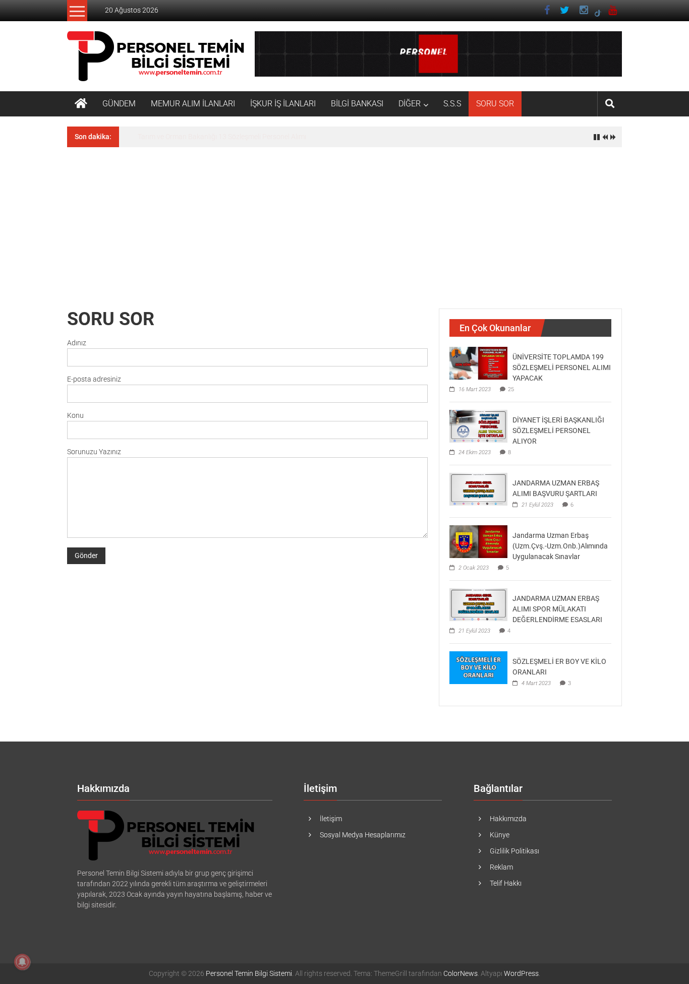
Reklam (501, 867)
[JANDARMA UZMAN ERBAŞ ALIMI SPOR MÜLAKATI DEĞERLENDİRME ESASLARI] (478, 604)
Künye (499, 835)
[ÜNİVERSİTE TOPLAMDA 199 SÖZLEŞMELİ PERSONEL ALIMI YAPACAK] (478, 362)
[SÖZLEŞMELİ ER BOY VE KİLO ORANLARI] (478, 667)
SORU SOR (495, 103)
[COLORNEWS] (167, 835)
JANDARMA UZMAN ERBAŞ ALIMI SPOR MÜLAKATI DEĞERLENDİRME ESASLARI (557, 609)
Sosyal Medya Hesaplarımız (363, 835)
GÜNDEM (119, 103)
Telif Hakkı (506, 883)
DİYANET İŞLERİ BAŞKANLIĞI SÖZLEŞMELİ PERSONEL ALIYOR (558, 430)
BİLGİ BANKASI (357, 103)
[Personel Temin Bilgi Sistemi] (81, 103)
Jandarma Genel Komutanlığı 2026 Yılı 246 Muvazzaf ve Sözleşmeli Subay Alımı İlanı (268, 137)
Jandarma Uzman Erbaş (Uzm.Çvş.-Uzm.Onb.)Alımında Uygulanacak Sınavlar (560, 546)
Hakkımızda (508, 819)
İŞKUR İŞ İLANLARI (283, 103)
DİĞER (409, 103)
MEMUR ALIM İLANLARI (193, 103)
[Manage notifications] (22, 962)
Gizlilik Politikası (514, 851)
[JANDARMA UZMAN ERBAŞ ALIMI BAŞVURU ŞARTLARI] (478, 488)
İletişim (331, 819)
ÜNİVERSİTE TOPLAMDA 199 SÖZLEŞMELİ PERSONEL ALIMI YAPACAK (561, 367)
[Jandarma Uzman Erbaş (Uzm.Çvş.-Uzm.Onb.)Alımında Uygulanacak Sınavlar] (478, 541)
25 (511, 389)
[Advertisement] (344, 222)
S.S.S (452, 103)
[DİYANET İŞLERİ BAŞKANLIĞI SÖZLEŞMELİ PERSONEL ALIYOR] (478, 425)
